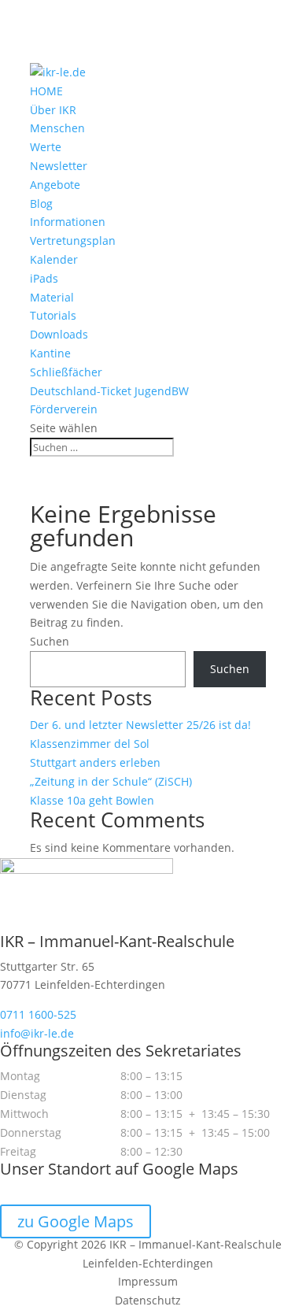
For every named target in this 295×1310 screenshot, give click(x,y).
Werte (45, 146)
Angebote (55, 184)
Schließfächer (66, 372)
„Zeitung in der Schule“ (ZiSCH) (111, 781)
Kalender (54, 259)
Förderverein (64, 409)
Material (52, 297)
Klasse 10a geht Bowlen (92, 800)
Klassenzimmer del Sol (89, 743)
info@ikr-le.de (37, 1033)
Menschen (57, 127)
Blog (41, 203)
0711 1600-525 (38, 1014)
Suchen (49, 641)
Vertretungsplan (73, 240)
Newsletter (58, 165)
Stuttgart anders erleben (95, 762)
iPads (44, 278)
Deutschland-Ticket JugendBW (109, 390)
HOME (46, 90)
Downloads (59, 334)
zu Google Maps (75, 1221)
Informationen (67, 221)
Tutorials (53, 315)
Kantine (50, 353)
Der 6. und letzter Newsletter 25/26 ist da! (140, 724)
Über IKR (53, 109)
